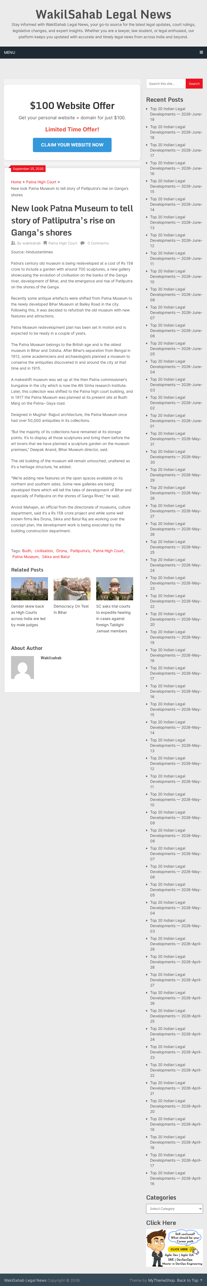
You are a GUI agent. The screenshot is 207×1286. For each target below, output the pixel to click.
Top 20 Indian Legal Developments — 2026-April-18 (176, 1142)
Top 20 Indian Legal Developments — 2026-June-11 (176, 258)
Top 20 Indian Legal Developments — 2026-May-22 (175, 601)
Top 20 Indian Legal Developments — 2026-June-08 (176, 294)
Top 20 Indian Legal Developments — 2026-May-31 (175, 438)
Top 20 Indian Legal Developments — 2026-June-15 (176, 186)
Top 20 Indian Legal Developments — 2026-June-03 (176, 384)
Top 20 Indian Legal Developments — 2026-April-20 (176, 1106)
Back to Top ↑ (190, 1280)
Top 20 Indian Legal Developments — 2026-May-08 (175, 835)
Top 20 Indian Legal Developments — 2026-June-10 (176, 276)
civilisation (44, 550)
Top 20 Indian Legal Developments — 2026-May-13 (175, 745)
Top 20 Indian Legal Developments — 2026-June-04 (176, 366)
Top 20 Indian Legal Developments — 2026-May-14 (175, 727)
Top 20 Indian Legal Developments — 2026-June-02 (176, 402)
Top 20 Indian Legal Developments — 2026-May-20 (175, 619)
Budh (26, 550)
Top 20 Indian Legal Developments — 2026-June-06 (176, 330)
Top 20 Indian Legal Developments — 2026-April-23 (176, 1052)
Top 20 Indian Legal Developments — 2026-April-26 (176, 997)
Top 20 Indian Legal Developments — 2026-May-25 (175, 547)
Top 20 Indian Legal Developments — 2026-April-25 (176, 1016)
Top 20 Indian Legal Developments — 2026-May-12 (175, 763)
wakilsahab (31, 243)
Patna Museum (25, 556)
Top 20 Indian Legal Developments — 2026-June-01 (176, 420)
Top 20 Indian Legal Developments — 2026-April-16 (176, 1178)
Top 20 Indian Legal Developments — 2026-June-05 (176, 348)
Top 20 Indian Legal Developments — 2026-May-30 (175, 456)
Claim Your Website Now (72, 145)
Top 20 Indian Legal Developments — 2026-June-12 (176, 240)
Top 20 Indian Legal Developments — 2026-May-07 (175, 853)
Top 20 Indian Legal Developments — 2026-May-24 (175, 565)
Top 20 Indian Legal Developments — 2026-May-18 (175, 655)
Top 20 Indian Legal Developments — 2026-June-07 (176, 312)
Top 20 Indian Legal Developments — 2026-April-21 (176, 1088)
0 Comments (98, 243)
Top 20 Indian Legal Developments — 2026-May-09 (175, 817)
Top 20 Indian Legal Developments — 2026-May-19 (175, 637)
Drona (61, 550)
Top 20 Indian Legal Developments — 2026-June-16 (176, 168)
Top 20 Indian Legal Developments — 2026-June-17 (176, 150)
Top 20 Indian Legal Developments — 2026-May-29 (175, 474)
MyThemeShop (161, 1280)
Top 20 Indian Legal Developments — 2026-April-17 (176, 1160)
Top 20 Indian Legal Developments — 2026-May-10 (175, 799)
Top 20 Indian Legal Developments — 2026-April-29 (176, 943)
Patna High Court (41, 182)
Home (16, 182)
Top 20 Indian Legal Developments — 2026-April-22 (176, 1070)
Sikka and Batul (56, 556)
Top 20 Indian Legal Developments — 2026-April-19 (176, 1124)
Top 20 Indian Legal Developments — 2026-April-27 (176, 979)
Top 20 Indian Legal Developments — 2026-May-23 (175, 583)
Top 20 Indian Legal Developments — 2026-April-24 (176, 1034)
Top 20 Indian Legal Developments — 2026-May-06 (175, 871)
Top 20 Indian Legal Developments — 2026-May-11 (175, 781)
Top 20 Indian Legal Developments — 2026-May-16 (175, 691)
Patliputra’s (80, 550)
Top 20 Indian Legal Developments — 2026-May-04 (175, 907)
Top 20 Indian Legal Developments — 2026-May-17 (175, 673)
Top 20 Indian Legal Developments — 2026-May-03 (175, 925)
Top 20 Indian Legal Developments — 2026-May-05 (175, 889)
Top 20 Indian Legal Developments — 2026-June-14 (176, 204)
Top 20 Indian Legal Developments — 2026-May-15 (175, 709)
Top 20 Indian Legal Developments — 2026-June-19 (176, 114)
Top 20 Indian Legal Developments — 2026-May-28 (175, 492)
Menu (9, 52)
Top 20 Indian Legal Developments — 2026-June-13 (176, 222)
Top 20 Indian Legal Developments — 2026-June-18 (176, 132)
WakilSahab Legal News (103, 14)
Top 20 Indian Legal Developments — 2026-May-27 (175, 510)
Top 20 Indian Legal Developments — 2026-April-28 (176, 961)
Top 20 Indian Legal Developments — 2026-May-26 (175, 529)
